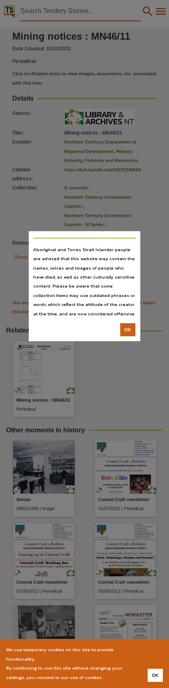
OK (127, 329)
